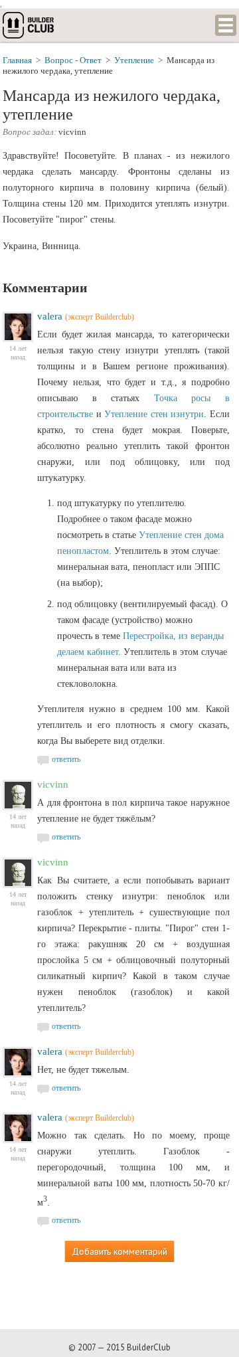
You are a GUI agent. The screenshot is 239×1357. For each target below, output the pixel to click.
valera (49, 316)
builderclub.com (29, 25)
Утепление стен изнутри (154, 414)
